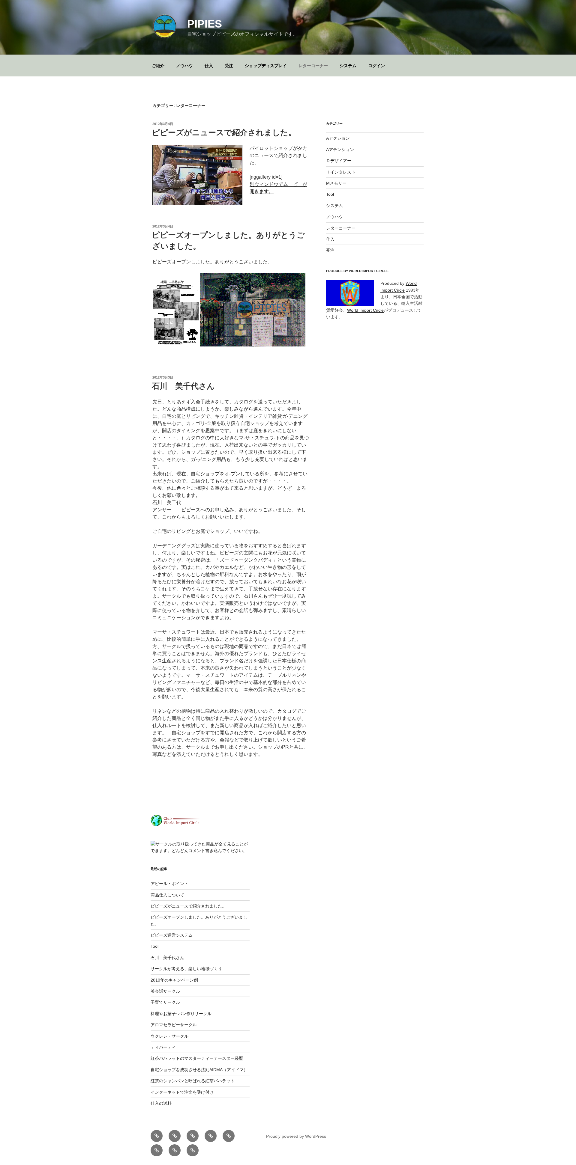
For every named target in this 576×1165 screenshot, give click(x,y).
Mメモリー (336, 183)
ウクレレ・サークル (169, 1036)
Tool (330, 194)
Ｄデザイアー (338, 160)
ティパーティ (163, 1047)
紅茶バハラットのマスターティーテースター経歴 (197, 1058)
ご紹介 (158, 65)
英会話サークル (165, 991)
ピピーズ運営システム (172, 935)
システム (348, 65)
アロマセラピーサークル (174, 1024)
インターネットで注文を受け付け (182, 1092)
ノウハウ (184, 65)
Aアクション (338, 138)
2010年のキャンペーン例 (174, 980)
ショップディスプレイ (266, 65)
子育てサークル (165, 1002)
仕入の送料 (161, 1103)
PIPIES (204, 24)
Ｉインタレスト (341, 172)
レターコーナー (313, 65)
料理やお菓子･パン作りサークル (181, 1013)
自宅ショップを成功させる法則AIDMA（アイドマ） (199, 1069)
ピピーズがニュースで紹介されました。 (224, 132)
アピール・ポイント (169, 883)
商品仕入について (167, 895)
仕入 (209, 65)
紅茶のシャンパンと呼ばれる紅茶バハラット (193, 1080)
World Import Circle (365, 310)
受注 (229, 65)
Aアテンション (340, 149)
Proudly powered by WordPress (296, 1136)
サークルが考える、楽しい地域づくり (186, 968)
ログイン (376, 65)
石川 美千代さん (183, 386)
